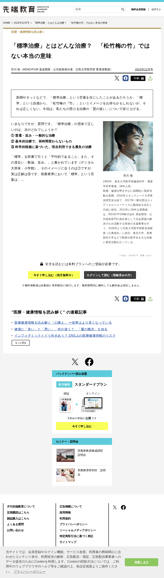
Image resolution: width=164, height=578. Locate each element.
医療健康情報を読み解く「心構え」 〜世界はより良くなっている (63, 322)
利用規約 (65, 518)
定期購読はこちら (18, 512)
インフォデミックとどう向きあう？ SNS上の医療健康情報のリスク (65, 335)
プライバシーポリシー (74, 524)
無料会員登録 (138, 9)
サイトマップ (68, 542)
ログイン (156, 9)
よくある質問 (15, 524)
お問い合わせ (15, 530)
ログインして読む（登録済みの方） (110, 275)
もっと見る (20, 342)
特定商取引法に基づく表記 (76, 536)
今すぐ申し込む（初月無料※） (54, 275)
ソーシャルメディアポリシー (78, 530)
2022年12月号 (144, 69)
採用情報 (65, 512)
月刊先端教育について (21, 506)
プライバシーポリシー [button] (30, 571)
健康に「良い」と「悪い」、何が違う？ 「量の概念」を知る (61, 329)
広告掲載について (71, 506)
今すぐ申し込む (82, 426)
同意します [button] (142, 562)
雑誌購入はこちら (18, 518)
